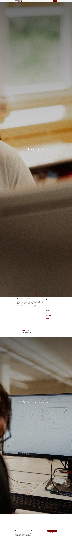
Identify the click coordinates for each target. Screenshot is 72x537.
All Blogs (18, 298)
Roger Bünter (32, 302)
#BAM (27, 302)
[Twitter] (49, 305)
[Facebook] (47, 305)
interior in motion (48, 310)
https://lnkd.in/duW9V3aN (26, 314)
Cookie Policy (52, 532)
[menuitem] (34, 1)
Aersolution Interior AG (39, 302)
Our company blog (22, 298)
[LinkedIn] (51, 305)
